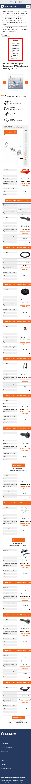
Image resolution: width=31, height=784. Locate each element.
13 (26, 159)
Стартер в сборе (25, 182)
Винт (25, 446)
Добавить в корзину (18, 465)
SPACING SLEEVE (25, 340)
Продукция (4, 743)
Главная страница (7, 11)
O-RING (25, 266)
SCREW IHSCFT (25, 229)
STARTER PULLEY (25, 409)
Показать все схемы (15, 96)
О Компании (4, 752)
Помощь (3, 764)
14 (26, 162)
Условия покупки (6, 769)
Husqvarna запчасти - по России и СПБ (16, 13)
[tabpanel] (15, 82)
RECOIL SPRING (25, 484)
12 (26, 157)
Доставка (11, 2)
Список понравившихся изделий (20, 2)
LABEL (25, 664)
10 (26, 153)
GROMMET (25, 303)
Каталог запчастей (21, 11)
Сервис (3, 760)
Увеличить (15, 90)
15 (26, 164)
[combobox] (15, 127)
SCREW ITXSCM (25, 632)
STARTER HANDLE (25, 564)
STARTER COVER (25, 596)
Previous (4, 82)
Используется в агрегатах (25, 185)
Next (26, 82)
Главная (3, 739)
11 (26, 155)
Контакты (15, 2)
